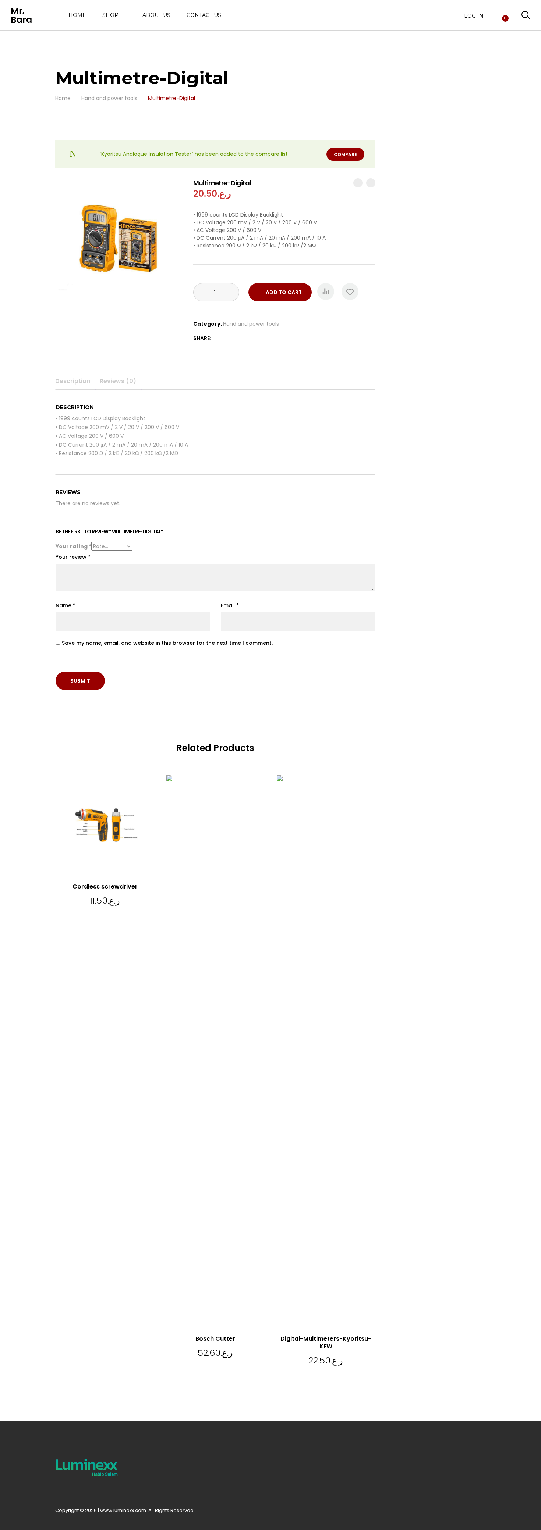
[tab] (75, 381)
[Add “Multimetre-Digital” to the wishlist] (350, 291)
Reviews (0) (118, 381)
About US (156, 15)
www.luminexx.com (123, 1510)
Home (77, 15)
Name (65, 605)
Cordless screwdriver (105, 886)
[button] (325, 291)
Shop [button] (110, 15)
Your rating (73, 546)
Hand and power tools (251, 324)
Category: (207, 324)
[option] (118, 241)
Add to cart (284, 292)
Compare (345, 154)
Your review (73, 557)
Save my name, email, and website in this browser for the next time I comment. (167, 643)
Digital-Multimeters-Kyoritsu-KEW (325, 1342)
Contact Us (204, 15)
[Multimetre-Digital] (217, 338)
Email (230, 605)
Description (72, 381)
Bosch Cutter (215, 1338)
